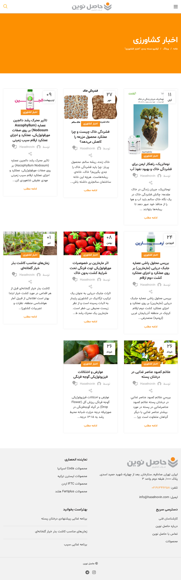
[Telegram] (87, 572)
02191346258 (161, 488)
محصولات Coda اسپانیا (72, 468)
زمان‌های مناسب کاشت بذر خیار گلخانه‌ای (30, 265)
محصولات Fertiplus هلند (71, 491)
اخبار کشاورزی (151, 156)
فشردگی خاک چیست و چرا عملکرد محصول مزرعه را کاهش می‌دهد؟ (90, 136)
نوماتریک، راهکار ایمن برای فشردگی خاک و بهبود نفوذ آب (151, 166)
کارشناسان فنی (168, 519)
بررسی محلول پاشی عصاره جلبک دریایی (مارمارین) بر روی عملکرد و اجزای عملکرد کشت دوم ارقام (151, 270)
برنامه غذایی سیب (75, 544)
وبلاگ (166, 49)
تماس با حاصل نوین (165, 534)
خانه (175, 49)
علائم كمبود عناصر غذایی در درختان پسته (150, 374)
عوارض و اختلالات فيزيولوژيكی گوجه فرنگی (90, 374)
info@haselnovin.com (154, 497)
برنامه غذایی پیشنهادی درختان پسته (64, 519)
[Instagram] (94, 572)
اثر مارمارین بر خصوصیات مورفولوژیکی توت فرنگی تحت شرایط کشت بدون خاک (90, 268)
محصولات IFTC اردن (74, 484)
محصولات (172, 541)
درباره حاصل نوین (167, 526)
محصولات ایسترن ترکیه (72, 476)
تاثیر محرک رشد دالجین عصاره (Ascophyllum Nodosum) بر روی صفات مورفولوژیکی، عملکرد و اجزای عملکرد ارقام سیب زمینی (30, 130)
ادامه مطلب (150, 218)
